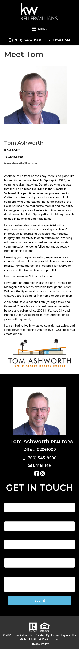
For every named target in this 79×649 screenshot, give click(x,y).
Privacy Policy (39, 643)
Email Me (61, 40)
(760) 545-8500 (27, 40)
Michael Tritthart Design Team (39, 639)
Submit (39, 600)
